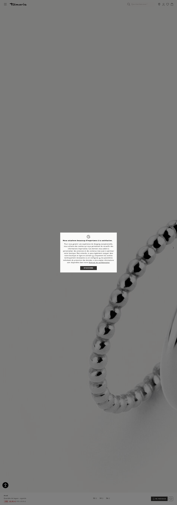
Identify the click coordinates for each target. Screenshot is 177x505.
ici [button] (100, 258)
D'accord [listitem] (88, 268)
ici (93, 256)
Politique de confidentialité (99, 263)
